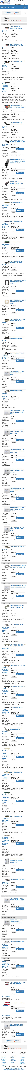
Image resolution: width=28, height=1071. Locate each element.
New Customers (18, 4)
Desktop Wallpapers (22, 1062)
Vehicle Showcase (22, 1056)
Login (24, 4)
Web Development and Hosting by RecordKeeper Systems (14, 1069)
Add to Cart (20, 149)
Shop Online (13, 1056)
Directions (3, 1057)
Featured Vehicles (22, 1059)
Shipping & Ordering (3, 1059)
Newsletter (3, 1062)
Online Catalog (12, 1058)
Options (14, 36)
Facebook (3, 1065)
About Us (3, 1056)
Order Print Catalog (13, 1061)
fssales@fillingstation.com (16, 1068)
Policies (3, 1063)
